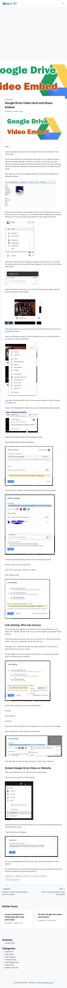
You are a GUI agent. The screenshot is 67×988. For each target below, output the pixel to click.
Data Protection (10, 957)
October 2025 (10, 943)
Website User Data (11, 967)
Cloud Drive (9, 99)
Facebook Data (10, 959)
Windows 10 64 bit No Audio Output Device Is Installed (14, 891)
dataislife (9, 111)
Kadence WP (48, 983)
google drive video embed (23, 876)
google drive (9, 876)
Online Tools (9, 965)
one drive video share (39, 876)
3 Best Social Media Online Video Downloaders (53, 891)
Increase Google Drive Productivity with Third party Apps (14, 917)
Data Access (9, 954)
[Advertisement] (33, 35)
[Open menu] (63, 3)
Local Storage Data (11, 962)
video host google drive (13, 879)
